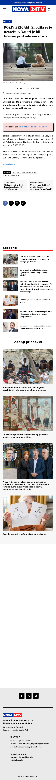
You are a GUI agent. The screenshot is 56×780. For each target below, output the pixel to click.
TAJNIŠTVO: (15, 744)
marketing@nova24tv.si (31, 747)
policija (16, 172)
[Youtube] (36, 696)
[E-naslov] (17, 203)
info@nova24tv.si (22, 741)
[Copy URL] (23, 203)
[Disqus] (28, 579)
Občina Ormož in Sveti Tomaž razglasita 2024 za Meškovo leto (13, 187)
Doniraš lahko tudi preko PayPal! (28, 2)
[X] (11, 203)
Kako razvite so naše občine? (32, 127)
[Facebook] (5, 203)
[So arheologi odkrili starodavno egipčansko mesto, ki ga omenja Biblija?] (10, 272)
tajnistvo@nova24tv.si (41, 744)
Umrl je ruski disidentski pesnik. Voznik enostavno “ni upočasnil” (41, 187)
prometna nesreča (11, 175)
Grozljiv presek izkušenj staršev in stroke (35, 300)
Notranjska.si (9, 164)
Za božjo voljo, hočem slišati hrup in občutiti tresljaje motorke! (36, 327)
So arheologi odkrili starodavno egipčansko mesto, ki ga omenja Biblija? (34, 272)
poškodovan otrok (28, 172)
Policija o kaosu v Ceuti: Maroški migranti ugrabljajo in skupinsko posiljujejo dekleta (34, 259)
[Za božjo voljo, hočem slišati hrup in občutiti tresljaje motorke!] (10, 327)
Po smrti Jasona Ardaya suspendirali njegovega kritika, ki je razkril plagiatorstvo (36, 314)
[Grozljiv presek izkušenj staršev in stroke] (10, 300)
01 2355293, (25, 744)
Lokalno (7, 22)
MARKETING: (15, 747)
